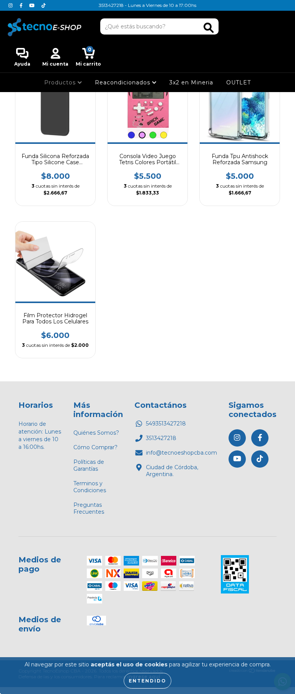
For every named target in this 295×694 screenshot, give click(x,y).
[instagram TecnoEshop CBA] (11, 5)
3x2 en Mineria (191, 82)
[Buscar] (208, 28)
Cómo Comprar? (95, 447)
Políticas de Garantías (88, 465)
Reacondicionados (123, 82)
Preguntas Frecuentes (88, 508)
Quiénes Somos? (96, 432)
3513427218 (161, 438)
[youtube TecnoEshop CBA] (33, 5)
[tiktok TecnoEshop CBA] (43, 5)
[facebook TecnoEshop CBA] (22, 5)
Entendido (147, 681)
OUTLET (238, 82)
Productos (61, 82)
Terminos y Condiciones (89, 487)
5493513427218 (166, 423)
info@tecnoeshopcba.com (181, 452)
